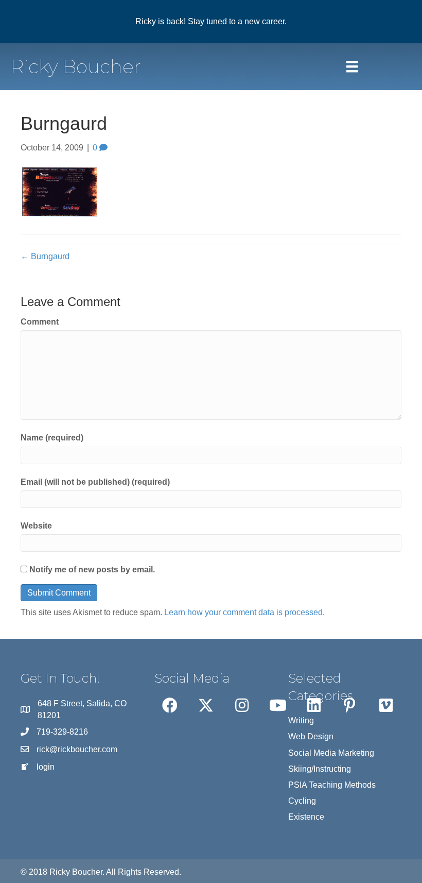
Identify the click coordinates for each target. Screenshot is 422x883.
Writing (301, 720)
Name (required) (52, 437)
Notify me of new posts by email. (92, 569)
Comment (40, 321)
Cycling (302, 800)
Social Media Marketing (331, 753)
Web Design (310, 736)
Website (36, 525)
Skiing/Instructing (319, 769)
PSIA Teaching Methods (332, 784)
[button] (169, 705)
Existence (306, 816)
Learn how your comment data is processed (243, 612)
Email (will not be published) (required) (95, 482)
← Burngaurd (45, 256)
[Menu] (352, 66)
